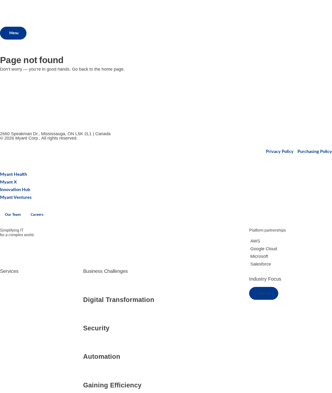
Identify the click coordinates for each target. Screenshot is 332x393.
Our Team (13, 215)
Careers (37, 215)
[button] (263, 293)
